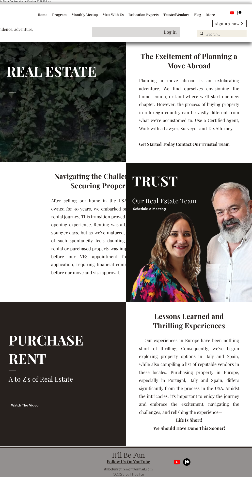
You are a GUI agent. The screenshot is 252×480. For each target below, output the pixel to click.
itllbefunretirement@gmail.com (128, 469)
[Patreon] (239, 12)
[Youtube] (232, 12)
